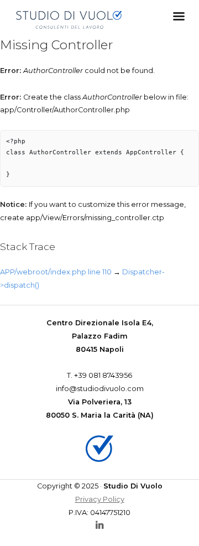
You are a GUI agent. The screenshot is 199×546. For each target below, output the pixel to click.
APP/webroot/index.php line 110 (56, 272)
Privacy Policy (99, 499)
